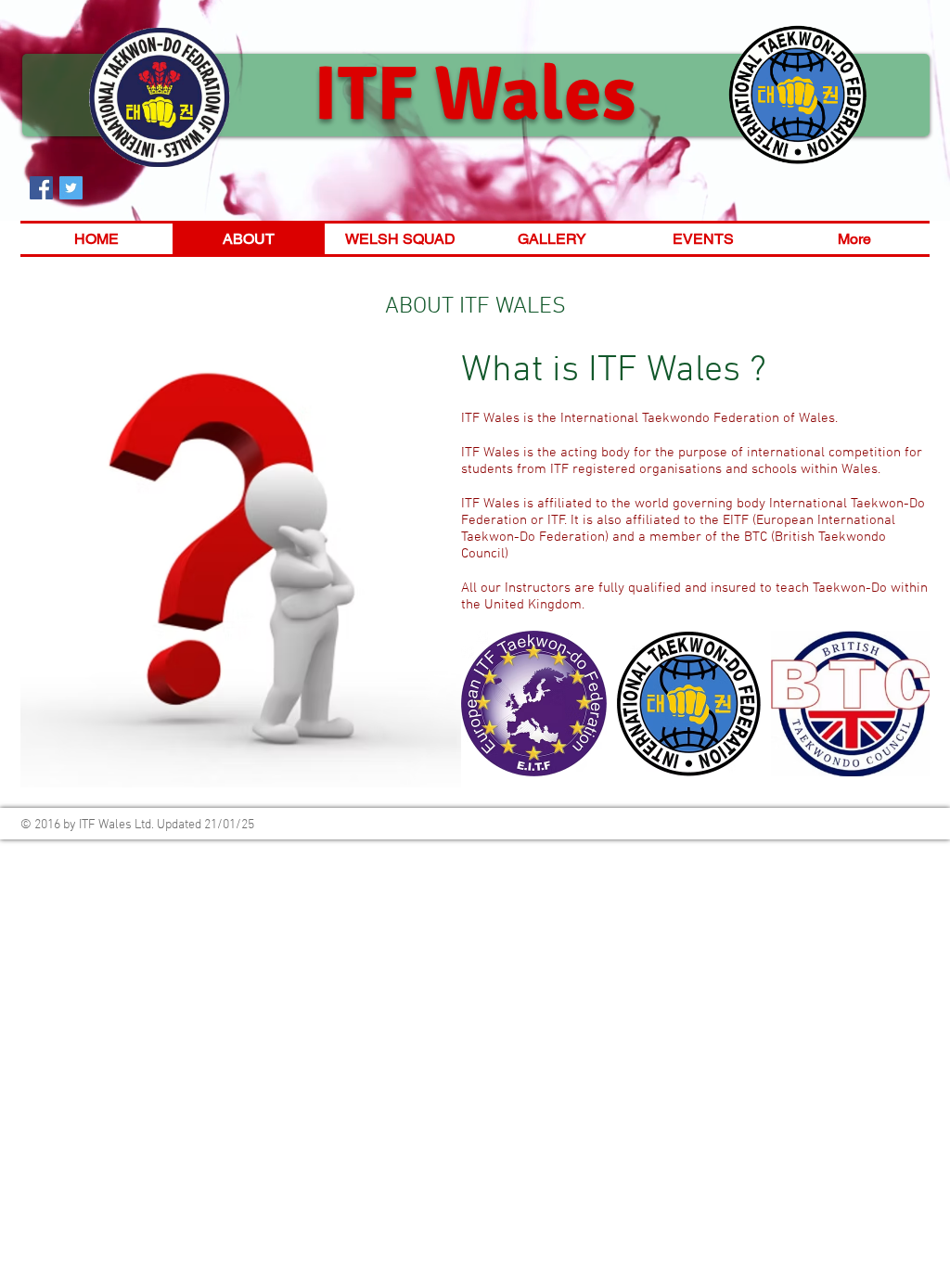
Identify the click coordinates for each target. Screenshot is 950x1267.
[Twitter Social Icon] (71, 187)
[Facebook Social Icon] (41, 187)
